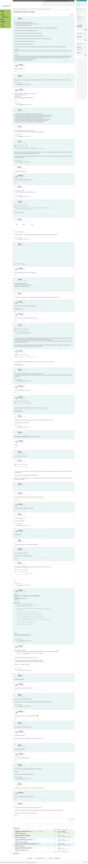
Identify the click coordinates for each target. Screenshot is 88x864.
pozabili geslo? (79, 26)
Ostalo (2, 24)
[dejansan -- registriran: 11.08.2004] (15, 493)
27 (38, 831)
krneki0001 (17, 832)
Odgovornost (16, 862)
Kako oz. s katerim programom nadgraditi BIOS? (26, 843)
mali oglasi (4, 15)
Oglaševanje (22, 862)
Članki (2, 19)
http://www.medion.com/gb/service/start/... (22, 436)
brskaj (3, 22)
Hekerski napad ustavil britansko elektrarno (26, 0)
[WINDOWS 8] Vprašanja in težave (23, 831)
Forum (2, 14)
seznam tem (79, 36)
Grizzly (19, 109)
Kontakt (27, 862)
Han (62, 835)
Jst (62, 848)
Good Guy (20, 301)
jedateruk (63, 831)
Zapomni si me (80, 16)
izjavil (26, 145)
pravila (3, 26)
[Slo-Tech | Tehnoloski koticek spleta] (7, 5)
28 (39, 831)
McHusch (16, 849)
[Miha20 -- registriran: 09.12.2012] (15, 19)
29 (40, 831)
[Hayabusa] (15, 504)
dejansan (20, 493)
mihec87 (20, 201)
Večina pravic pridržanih (8, 862)
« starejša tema (30, 858)
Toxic (16, 836)
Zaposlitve (3, 21)
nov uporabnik (79, 25)
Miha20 (19, 18)
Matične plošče (25, 850)
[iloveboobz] (15, 65)
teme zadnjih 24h (5, 17)
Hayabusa (20, 504)
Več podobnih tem (16, 853)
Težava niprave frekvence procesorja (23, 839)
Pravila (2, 862)
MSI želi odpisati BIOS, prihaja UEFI (23, 848)
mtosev (63, 843)
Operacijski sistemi (22, 833)
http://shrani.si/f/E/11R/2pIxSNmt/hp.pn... (21, 566)
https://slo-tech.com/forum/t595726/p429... (32, 595)
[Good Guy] (15, 302)
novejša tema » (57, 858)
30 (42, 831)
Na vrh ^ (85, 862)
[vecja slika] (23, 224)
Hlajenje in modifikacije (23, 841)
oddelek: (36, 858)
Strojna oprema (22, 845)
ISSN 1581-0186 (33, 862)
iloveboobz (20, 64)
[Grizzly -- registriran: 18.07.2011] (15, 110)
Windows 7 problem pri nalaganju (22, 835)
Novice (2, 11)
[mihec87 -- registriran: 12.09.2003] (15, 202)
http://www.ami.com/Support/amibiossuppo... (22, 634)
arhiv (3, 12)
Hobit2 (16, 844)
